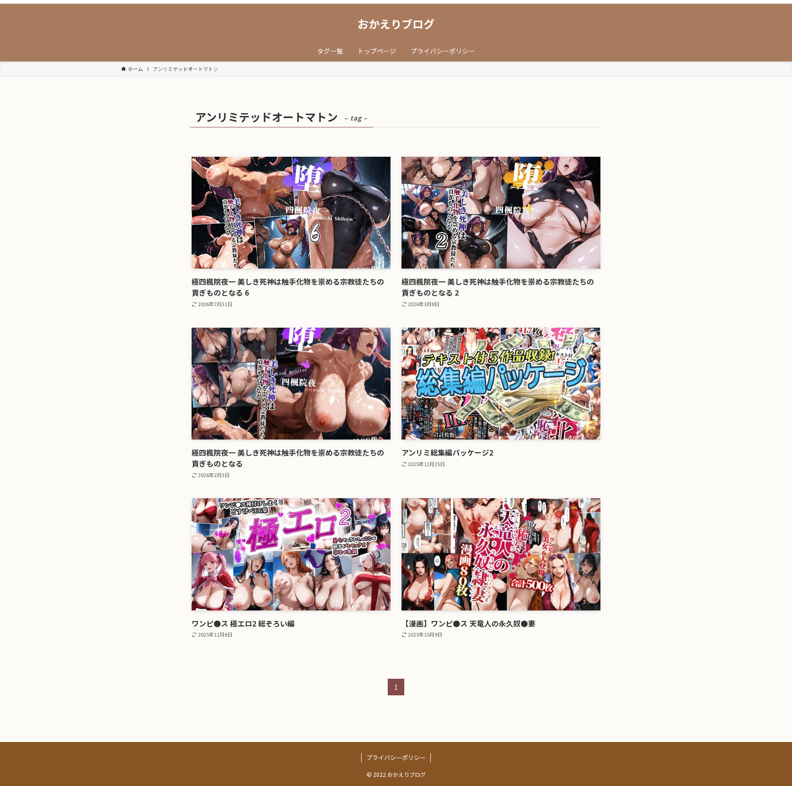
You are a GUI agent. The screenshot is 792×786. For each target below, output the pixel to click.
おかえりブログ (396, 23)
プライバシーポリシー (396, 757)
